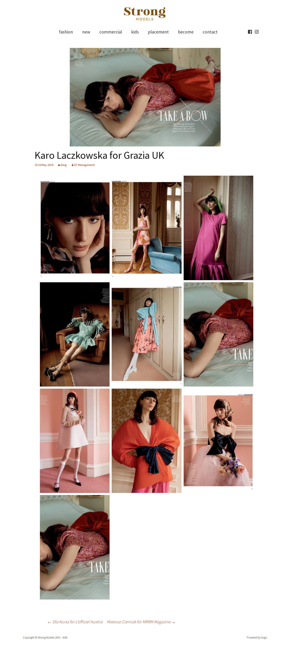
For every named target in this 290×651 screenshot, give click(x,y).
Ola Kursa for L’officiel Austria (75, 621)
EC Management (84, 165)
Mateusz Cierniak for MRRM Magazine (141, 621)
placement (158, 32)
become (186, 32)
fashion (66, 32)
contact (210, 32)
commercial (110, 32)
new (86, 32)
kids (135, 32)
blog (64, 165)
